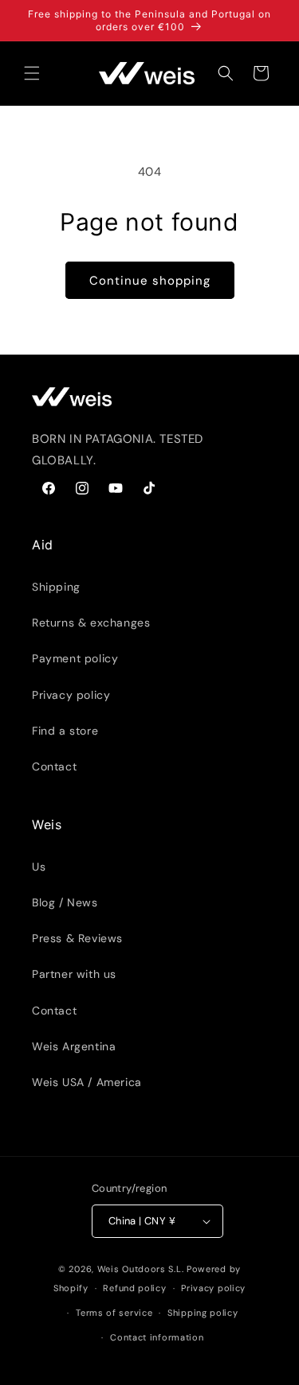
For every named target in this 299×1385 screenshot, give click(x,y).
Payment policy (75, 658)
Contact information (156, 1337)
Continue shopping (149, 281)
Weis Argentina (74, 1046)
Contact (54, 766)
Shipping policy (202, 1312)
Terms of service (114, 1312)
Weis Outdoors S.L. (140, 1268)
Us (38, 866)
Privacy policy (71, 695)
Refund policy (134, 1288)
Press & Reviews (77, 938)
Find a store (65, 731)
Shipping (56, 587)
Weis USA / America (87, 1082)
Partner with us (74, 974)
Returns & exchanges (91, 622)
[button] (31, 73)
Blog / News (65, 902)
